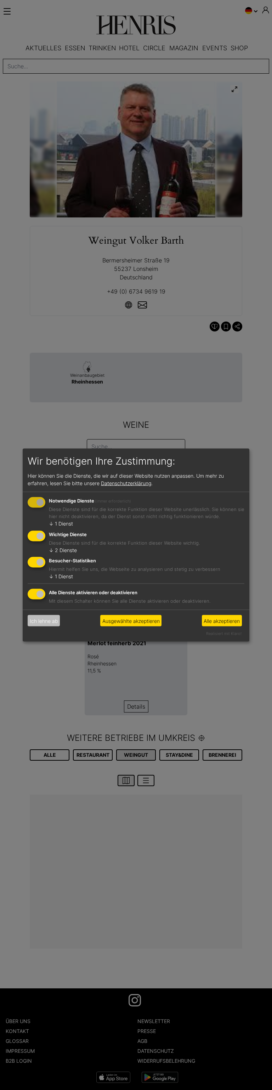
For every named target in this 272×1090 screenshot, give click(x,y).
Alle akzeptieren (222, 621)
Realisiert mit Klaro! (224, 633)
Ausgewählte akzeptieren (131, 621)
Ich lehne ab (44, 621)
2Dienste (63, 550)
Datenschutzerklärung (126, 483)
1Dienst (61, 523)
